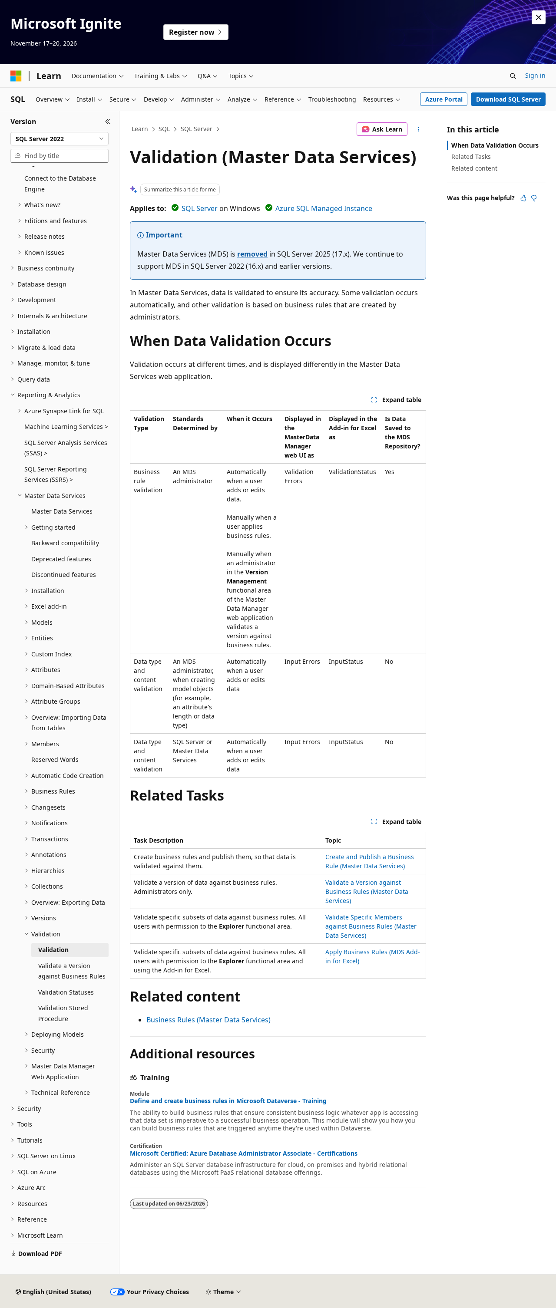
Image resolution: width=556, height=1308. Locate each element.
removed (252, 254)
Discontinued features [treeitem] (63, 574)
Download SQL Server (508, 99)
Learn (140, 129)
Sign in (535, 75)
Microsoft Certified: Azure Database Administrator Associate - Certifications (243, 1153)
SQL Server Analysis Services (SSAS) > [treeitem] (65, 448)
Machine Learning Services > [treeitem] (66, 426)
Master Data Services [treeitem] (62, 511)
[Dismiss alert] (539, 17)
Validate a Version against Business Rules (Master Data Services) (366, 891)
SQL (164, 129)
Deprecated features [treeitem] (61, 559)
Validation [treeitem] (53, 950)
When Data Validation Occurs (495, 145)
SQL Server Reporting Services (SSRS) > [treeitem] (55, 474)
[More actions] (418, 129)
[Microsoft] (16, 76)
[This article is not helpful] (534, 198)
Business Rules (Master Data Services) (208, 1020)
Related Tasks (471, 156)
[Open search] (513, 76)
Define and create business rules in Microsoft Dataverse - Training (228, 1101)
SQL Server (196, 129)
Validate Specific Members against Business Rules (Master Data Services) (371, 926)
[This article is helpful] (523, 198)
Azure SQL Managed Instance (323, 208)
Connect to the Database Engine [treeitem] (60, 183)
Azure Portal (444, 99)
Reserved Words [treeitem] (55, 759)
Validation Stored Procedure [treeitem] (63, 1013)
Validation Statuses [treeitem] (66, 992)
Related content (474, 168)
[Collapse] (108, 121)
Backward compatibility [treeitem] (65, 543)
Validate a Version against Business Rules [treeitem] (72, 971)
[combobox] (59, 139)
